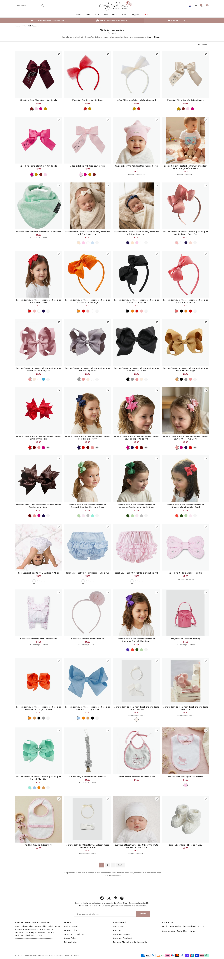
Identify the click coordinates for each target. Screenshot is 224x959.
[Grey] (79, 379)
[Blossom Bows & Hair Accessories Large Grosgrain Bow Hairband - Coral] (185, 274)
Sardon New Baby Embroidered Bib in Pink (136, 776)
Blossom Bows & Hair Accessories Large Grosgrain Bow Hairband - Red (38, 301)
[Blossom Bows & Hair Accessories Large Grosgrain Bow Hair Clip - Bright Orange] (38, 681)
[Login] (196, 6)
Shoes (114, 15)
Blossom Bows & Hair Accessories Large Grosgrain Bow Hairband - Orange (87, 301)
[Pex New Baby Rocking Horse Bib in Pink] (185, 750)
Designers (135, 15)
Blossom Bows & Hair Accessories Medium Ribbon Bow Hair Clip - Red (38, 437)
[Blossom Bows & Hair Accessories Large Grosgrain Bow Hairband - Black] (136, 274)
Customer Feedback (122, 938)
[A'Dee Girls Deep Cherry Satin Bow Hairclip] (38, 74)
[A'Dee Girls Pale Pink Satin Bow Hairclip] (87, 140)
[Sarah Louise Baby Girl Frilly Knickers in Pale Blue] (87, 547)
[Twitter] (109, 898)
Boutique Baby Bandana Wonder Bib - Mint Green (38, 231)
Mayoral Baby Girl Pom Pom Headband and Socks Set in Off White (136, 708)
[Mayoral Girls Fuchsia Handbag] (185, 612)
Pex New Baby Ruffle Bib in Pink (38, 845)
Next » (120, 865)
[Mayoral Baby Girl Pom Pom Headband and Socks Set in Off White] (136, 681)
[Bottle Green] (128, 516)
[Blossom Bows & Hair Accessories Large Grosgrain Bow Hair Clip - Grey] (87, 342)
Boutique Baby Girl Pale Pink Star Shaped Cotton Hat (137, 167)
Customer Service (121, 934)
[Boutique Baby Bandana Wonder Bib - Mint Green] (38, 205)
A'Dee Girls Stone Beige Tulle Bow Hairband (136, 100)
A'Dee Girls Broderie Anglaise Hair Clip (186, 573)
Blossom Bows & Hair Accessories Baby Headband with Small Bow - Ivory (87, 232)
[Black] (128, 311)
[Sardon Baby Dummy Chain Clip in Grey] (87, 750)
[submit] (42, 5)
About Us (117, 930)
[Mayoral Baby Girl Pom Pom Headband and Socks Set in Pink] (185, 681)
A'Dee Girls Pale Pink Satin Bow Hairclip (87, 166)
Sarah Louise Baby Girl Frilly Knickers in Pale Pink (136, 573)
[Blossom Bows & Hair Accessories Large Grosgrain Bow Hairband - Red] (38, 274)
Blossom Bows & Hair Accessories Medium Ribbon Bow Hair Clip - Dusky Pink (185, 437)
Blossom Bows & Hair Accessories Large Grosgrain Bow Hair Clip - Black (136, 369)
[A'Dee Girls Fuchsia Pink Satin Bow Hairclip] (38, 140)
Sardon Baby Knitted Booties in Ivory (185, 845)
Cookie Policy (70, 938)
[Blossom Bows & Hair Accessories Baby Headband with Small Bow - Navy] (136, 205)
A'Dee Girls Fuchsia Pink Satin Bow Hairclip (38, 166)
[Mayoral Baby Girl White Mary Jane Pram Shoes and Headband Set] (87, 819)
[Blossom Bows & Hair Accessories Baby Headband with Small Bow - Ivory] (87, 205)
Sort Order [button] (202, 45)
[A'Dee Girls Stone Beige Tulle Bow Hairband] (136, 74)
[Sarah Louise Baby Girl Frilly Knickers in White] (38, 547)
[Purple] (128, 650)
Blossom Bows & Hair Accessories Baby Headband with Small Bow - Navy (136, 232)
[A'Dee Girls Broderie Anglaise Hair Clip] (185, 547)
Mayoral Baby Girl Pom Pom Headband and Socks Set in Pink (185, 708)
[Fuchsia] (40, 109)
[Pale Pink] (36, 109)
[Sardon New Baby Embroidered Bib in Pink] (136, 750)
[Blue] (92, 243)
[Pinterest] (115, 898)
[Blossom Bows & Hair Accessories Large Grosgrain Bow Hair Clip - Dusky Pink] (38, 342)
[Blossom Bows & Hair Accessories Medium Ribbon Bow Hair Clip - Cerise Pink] (136, 410)
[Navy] (128, 243)
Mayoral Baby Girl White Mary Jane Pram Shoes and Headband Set (87, 846)
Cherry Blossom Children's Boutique (115, 6)
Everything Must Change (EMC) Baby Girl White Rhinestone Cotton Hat (136, 846)
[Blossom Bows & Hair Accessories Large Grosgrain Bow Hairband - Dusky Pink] (185, 205)
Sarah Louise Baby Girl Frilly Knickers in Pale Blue (87, 573)
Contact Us (118, 926)
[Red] (85, 109)
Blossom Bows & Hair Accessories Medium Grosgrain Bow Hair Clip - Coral (185, 505)
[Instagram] (122, 898)
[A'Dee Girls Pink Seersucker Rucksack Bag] (38, 612)
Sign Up (143, 913)
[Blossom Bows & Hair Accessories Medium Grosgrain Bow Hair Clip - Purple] (136, 612)
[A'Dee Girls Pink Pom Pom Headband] (87, 612)
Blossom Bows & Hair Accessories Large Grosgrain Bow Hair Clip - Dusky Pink (38, 369)
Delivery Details (71, 926)
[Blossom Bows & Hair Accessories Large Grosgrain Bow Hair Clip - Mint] (38, 750)
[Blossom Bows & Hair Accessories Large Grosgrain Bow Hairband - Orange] (87, 274)
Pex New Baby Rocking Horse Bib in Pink (185, 776)
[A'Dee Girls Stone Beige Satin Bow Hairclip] (185, 74)
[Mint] (92, 516)
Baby (88, 15)
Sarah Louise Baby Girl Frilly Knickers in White (38, 573)
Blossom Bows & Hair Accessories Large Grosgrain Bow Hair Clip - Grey (87, 369)
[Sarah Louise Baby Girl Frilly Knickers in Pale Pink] (136, 547)
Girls (97, 15)
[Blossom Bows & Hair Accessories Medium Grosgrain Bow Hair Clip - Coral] (185, 478)
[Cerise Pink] (43, 447)
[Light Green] (79, 516)
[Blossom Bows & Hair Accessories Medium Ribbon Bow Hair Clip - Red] (38, 410)
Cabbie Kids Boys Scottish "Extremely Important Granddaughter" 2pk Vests (185, 167)
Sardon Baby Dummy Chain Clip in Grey (87, 776)
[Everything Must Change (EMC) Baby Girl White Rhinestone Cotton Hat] (136, 819)
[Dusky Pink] (177, 243)
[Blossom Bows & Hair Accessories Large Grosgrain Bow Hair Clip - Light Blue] (87, 681)
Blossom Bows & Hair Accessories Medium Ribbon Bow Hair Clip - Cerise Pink (136, 437)
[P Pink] (83, 516)
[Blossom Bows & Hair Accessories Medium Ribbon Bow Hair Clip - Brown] (38, 478)
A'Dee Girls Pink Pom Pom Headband (87, 638)
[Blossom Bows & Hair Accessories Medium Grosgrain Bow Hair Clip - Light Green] (87, 478)
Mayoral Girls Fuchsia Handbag (185, 638)
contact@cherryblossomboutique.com (186, 926)
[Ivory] (79, 243)
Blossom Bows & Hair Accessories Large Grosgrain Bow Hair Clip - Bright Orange (38, 708)
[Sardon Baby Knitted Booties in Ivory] (185, 819)
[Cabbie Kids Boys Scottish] (185, 140)
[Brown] (34, 447)
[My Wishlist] (202, 6)
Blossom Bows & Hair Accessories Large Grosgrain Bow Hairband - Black (136, 301)
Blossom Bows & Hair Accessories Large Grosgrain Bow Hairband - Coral (185, 301)
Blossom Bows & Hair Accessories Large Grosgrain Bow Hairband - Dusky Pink (185, 232)
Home (78, 15)
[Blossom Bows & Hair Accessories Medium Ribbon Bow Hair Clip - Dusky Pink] (185, 410)
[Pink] (83, 243)
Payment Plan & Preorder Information (130, 942)
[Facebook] (102, 898)
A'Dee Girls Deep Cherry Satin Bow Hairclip (38, 100)
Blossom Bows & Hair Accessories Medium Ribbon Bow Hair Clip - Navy (87, 437)
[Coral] (177, 311)
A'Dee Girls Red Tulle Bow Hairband (87, 100)
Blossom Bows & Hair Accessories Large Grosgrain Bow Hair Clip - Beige (185, 369)
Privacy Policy (70, 942)
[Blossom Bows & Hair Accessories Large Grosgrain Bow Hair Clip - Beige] (185, 342)
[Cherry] (31, 109)
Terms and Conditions (74, 934)
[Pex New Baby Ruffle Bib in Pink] (38, 819)
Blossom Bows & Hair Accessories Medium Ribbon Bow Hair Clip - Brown (38, 505)
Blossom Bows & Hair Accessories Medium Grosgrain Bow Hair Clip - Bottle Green (136, 505)
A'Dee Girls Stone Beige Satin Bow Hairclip (185, 100)
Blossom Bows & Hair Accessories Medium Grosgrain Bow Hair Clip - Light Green (87, 505)
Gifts (124, 15)
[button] (208, 6)
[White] (88, 243)
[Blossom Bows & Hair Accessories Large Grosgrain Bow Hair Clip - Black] (136, 342)
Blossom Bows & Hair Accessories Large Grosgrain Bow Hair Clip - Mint (38, 777)
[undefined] (34, 582)
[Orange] (79, 311)
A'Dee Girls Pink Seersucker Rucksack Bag (38, 638)
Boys (106, 15)
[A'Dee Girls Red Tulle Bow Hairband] (87, 74)
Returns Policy (70, 930)
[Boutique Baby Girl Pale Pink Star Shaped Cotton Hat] (136, 140)
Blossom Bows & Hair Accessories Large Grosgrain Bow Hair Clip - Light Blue (87, 708)
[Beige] (45, 109)
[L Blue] (79, 718)
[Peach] (190, 243)
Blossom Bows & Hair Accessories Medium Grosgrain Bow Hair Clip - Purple (136, 639)
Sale (146, 15)
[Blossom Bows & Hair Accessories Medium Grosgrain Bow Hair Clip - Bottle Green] (136, 478)
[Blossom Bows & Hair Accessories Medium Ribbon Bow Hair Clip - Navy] (87, 410)
